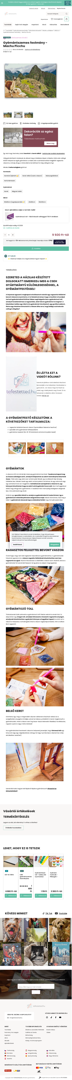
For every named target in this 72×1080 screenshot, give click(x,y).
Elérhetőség (51, 8)
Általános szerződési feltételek (34, 1029)
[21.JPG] (35, 445)
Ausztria (8, 1058)
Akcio (5, 1037)
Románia (9, 1052)
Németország (10, 1055)
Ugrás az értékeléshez (31, 50)
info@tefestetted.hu (15, 1017)
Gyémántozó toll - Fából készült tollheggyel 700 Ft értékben (36, 217)
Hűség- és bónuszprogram (33, 1040)
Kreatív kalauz (50, 1029)
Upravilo (61, 1076)
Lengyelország (31, 1052)
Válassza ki (11, 896)
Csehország (10, 1049)
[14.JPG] (16, 445)
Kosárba (37, 249)
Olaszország (52, 1052)
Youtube (62, 913)
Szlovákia (51, 1049)
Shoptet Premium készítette (47, 1076)
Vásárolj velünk (32, 8)
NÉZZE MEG (66, 3)
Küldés (35, 991)
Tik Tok (48, 913)
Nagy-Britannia (52, 1055)
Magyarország (31, 1049)
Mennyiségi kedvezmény (32, 1037)
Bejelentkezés (43, 19)
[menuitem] (7, 25)
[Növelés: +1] (12, 235)
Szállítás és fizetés (12, 228)
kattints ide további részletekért (53, 153)
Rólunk (42, 8)
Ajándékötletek (8, 1042)
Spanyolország (31, 1055)
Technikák (7, 1029)
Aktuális (6, 1040)
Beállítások (17, 545)
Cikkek (48, 1031)
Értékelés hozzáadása (13, 828)
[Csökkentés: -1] (4, 235)
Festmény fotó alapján (11, 1031)
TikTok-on (44, 396)
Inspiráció (7, 1034)
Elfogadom (54, 545)
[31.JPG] (54, 445)
